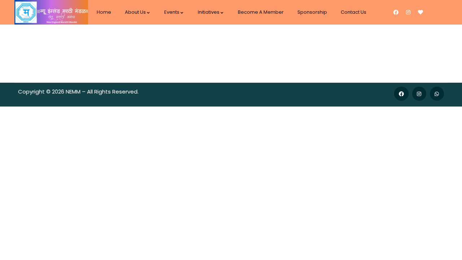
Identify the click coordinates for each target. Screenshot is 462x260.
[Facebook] (395, 12)
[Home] (51, 12)
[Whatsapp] (437, 94)
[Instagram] (408, 12)
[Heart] (420, 12)
